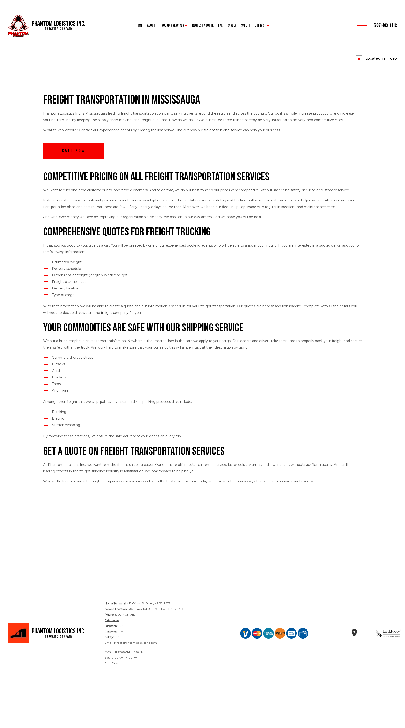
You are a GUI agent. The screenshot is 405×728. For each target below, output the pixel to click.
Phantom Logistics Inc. (59, 23)
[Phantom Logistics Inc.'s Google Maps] (354, 634)
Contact (260, 25)
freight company (114, 313)
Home (139, 25)
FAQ (220, 25)
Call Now (74, 151)
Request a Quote (203, 25)
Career (231, 25)
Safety (245, 25)
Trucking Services (172, 25)
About (151, 25)
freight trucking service (223, 130)
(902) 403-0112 (385, 25)
